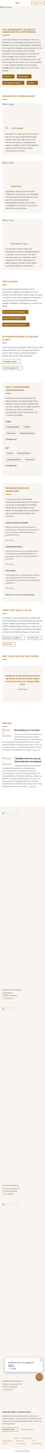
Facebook (4, 1200)
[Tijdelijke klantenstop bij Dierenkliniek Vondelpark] (7, 762)
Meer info (10, 540)
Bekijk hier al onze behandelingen (20, 595)
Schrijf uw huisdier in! (12, 638)
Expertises (16, 186)
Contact (31, 83)
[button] (39, 1376)
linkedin (15, 1004)
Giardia (27, 427)
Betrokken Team (19, 244)
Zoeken (23, 3)
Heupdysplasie (13, 427)
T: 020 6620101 (8, 998)
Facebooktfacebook (4, 1004)
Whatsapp (28, 3)
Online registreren (11, 368)
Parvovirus (11, 433)
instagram (10, 1004)
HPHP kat (7, 644)
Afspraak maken (38, 3)
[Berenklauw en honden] (7, 734)
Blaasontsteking (27, 433)
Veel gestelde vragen (12, 83)
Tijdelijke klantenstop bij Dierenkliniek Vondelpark (27, 760)
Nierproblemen (23, 453)
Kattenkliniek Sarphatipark (14, 325)
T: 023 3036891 (8, 1194)
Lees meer (36, 750)
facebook (4, 1396)
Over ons (7, 76)
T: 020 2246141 (8, 1389)
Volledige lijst (11, 439)
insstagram (10, 1396)
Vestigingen (23, 76)
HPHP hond (33, 638)
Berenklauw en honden (27, 730)
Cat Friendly (17, 128)
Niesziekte (29, 459)
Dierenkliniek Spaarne (12, 318)
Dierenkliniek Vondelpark (14, 312)
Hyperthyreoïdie (14, 459)
